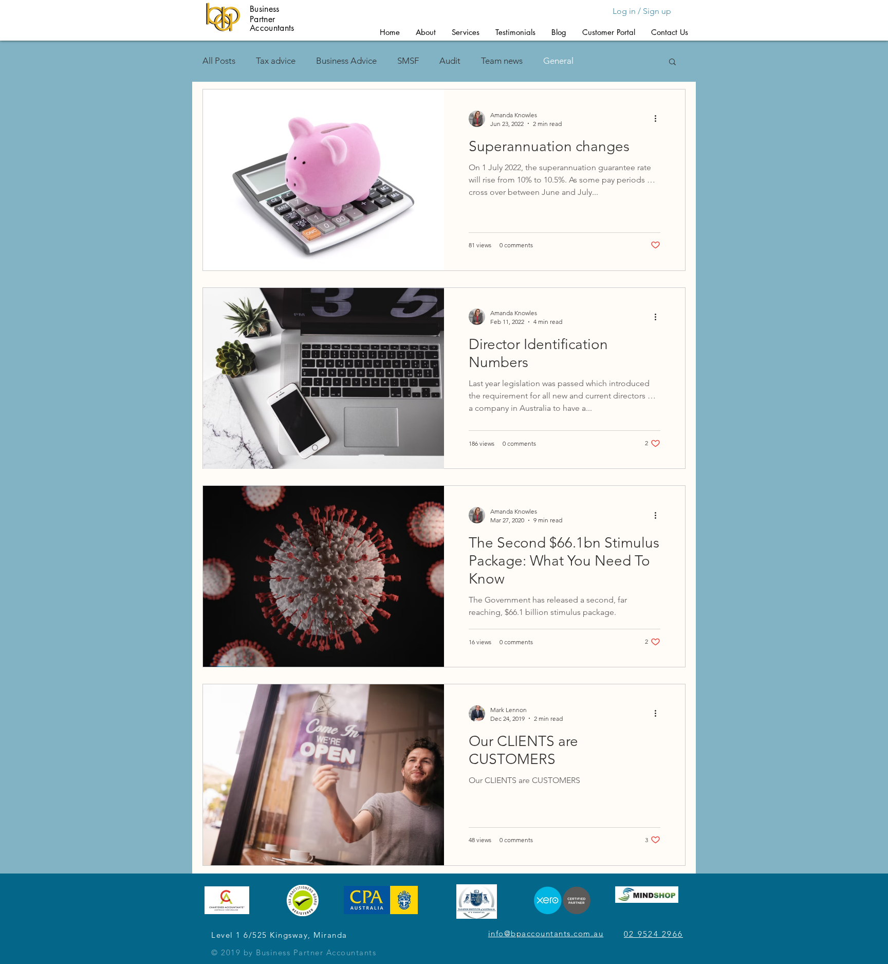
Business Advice (346, 61)
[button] (425, 32)
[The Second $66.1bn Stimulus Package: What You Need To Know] (323, 576)
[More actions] (659, 119)
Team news (502, 61)
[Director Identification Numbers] (323, 378)
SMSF (408, 61)
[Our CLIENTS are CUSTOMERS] (323, 774)
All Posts (218, 61)
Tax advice (275, 61)
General (558, 61)
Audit (449, 61)
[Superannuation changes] (323, 179)
